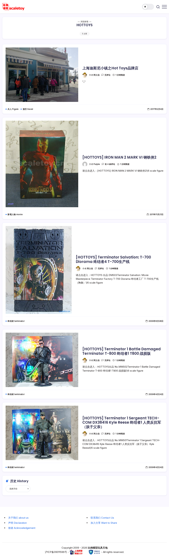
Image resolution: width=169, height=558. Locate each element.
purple (97, 164)
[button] (148, 7)
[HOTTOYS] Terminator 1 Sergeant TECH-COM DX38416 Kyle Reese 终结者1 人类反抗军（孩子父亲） (121, 422)
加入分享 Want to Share (104, 522)
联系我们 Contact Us (102, 517)
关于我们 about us (18, 517)
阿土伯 (97, 75)
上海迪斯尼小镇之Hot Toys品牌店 (110, 68)
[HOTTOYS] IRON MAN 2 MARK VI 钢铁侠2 (119, 157)
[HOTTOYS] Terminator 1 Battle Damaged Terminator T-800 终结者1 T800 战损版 (121, 351)
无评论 (107, 75)
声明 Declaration (17, 522)
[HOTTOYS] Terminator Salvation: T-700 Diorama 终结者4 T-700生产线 (113, 259)
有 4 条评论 (110, 164)
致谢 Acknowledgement (21, 527)
